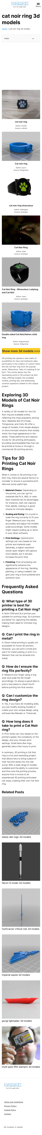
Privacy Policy (10, 1106)
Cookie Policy (10, 1110)
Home (4, 29)
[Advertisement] (21, 66)
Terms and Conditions (13, 1102)
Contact (7, 1114)
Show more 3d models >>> (21, 351)
